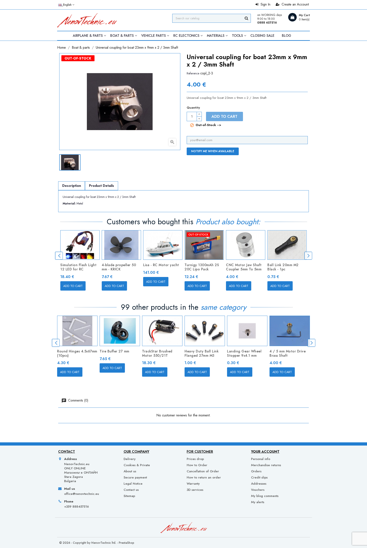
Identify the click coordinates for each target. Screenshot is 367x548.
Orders (256, 471)
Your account (265, 451)
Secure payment (135, 477)
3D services (195, 490)
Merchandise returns (266, 465)
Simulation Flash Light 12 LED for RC (78, 267)
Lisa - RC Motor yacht (161, 265)
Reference (193, 73)
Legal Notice (133, 483)
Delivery (130, 459)
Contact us (131, 490)
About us (130, 471)
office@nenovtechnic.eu (81, 494)
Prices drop (195, 459)
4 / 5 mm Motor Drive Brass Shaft (288, 353)
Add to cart (224, 116)
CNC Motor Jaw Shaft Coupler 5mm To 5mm (244, 267)
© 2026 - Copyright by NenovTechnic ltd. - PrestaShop (96, 543)
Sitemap (129, 496)
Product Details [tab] (101, 185)
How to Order (197, 465)
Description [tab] (71, 185)
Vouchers (257, 490)
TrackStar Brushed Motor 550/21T (157, 353)
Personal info (260, 459)
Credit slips (259, 477)
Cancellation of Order (203, 471)
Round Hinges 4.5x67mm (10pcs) (77, 353)
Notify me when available (212, 151)
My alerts (257, 502)
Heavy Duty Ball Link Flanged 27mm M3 (202, 353)
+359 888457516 (76, 506)
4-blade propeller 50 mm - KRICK (119, 267)
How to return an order (204, 477)
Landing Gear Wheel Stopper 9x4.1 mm (244, 353)
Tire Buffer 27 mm (114, 351)
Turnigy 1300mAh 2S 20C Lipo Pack (202, 267)
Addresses (258, 483)
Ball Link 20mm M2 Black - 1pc (283, 267)
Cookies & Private (137, 465)
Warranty (193, 483)
